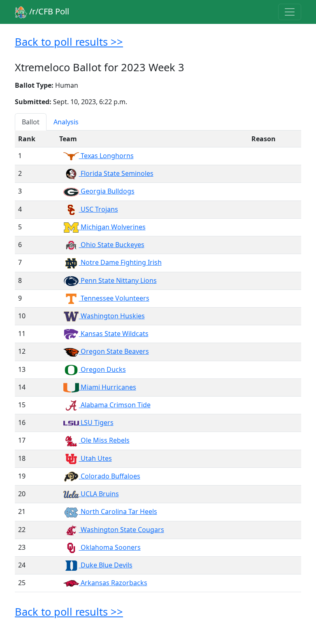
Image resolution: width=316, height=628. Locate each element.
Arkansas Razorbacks (113, 582)
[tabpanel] (158, 361)
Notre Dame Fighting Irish (120, 262)
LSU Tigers (96, 422)
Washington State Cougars (121, 529)
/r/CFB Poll (48, 11)
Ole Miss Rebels (104, 440)
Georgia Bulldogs (107, 191)
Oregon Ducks (102, 369)
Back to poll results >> (69, 42)
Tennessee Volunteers (114, 298)
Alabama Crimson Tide (115, 404)
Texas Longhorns (106, 155)
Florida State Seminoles (116, 173)
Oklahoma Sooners (110, 547)
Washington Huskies (112, 315)
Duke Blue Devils (105, 565)
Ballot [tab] (31, 121)
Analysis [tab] (66, 121)
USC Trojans (98, 209)
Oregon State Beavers (114, 351)
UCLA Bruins (99, 493)
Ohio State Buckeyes (111, 244)
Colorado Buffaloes (109, 476)
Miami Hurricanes (107, 387)
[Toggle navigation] (289, 12)
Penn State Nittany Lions (118, 280)
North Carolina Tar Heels (118, 511)
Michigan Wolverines (112, 226)
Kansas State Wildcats (114, 333)
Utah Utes (95, 458)
